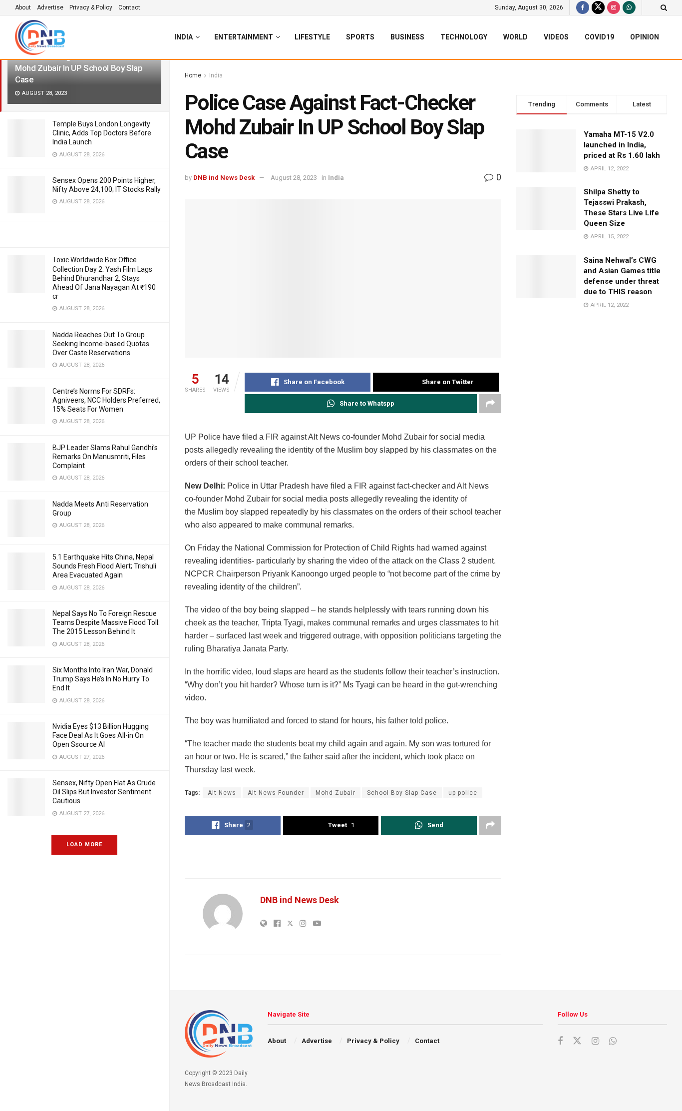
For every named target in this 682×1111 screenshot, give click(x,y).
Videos (556, 37)
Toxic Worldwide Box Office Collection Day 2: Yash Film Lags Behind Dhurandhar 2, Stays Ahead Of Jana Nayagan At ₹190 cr (104, 278)
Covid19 (599, 37)
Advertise (50, 7)
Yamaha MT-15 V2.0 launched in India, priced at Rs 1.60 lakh (622, 145)
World (515, 37)
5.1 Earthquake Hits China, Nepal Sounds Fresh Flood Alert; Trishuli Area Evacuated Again (104, 566)
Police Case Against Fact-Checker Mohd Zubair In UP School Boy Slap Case (79, 67)
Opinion (644, 37)
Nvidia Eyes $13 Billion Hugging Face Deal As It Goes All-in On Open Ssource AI (100, 735)
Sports (360, 37)
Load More (84, 844)
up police (462, 792)
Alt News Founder (276, 792)
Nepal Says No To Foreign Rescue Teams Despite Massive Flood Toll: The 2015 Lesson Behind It (106, 622)
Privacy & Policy (90, 7)
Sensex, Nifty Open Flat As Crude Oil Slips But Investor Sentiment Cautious (104, 792)
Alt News (222, 792)
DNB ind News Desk (224, 177)
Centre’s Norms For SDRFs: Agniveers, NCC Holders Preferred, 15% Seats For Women (106, 400)
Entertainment (243, 37)
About (23, 7)
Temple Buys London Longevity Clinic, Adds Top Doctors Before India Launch (101, 133)
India (183, 37)
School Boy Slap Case (402, 792)
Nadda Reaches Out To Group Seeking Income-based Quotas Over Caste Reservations (100, 344)
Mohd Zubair (335, 792)
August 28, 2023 (294, 177)
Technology (463, 37)
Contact (129, 7)
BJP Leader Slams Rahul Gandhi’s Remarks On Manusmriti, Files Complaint (105, 457)
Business (407, 37)
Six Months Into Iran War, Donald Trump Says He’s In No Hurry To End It (102, 679)
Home (193, 75)
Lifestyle (312, 37)
